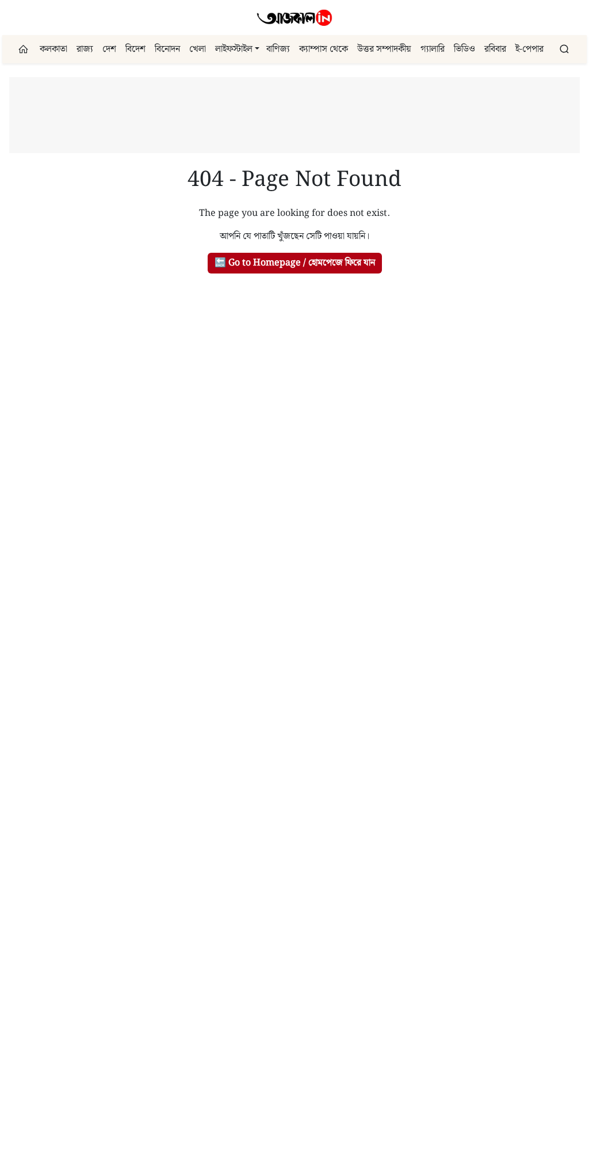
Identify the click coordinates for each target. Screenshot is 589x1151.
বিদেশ (135, 49)
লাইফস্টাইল (234, 49)
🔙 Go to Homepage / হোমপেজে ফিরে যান (295, 263)
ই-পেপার (529, 49)
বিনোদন (167, 49)
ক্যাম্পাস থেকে (323, 49)
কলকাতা (53, 49)
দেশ (109, 49)
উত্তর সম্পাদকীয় (384, 49)
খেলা (197, 49)
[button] (257, 49)
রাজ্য (85, 49)
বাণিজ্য (278, 49)
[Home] (294, 17)
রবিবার (495, 49)
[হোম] (24, 49)
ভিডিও (464, 49)
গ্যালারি (432, 49)
